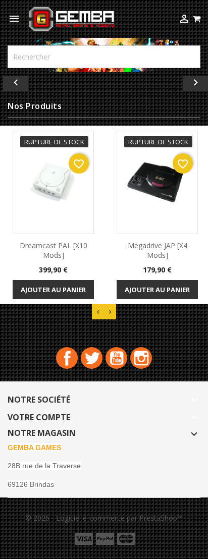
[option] (104, 81)
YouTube (116, 358)
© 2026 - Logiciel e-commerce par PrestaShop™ (104, 518)
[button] (15, 81)
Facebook (67, 358)
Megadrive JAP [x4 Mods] (157, 250)
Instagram (141, 358)
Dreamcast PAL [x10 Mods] (53, 250)
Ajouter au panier (53, 289)
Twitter (91, 358)
